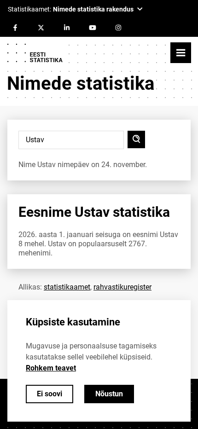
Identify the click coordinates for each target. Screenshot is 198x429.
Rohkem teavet (51, 368)
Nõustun (109, 393)
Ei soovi (49, 393)
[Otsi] (136, 139)
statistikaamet (67, 287)
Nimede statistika (80, 83)
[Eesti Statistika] (34, 53)
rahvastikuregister (122, 287)
